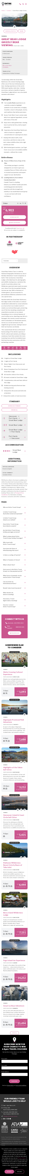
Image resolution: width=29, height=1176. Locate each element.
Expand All (14, 410)
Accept (9, 1171)
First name (4, 1058)
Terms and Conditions (21, 1085)
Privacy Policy (21, 1158)
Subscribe (14, 1081)
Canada (9, 10)
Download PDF (14, 217)
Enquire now (15, 633)
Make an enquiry (15, 222)
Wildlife (6, 67)
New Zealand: (15, 627)
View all (14, 1033)
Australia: (16, 623)
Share (21, 31)
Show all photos (10, 31)
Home (3, 10)
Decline (19, 1171)
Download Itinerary (14, 405)
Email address (5, 1071)
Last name (4, 1065)
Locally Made (8, 65)
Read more (20, 228)
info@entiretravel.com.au (10, 1116)
